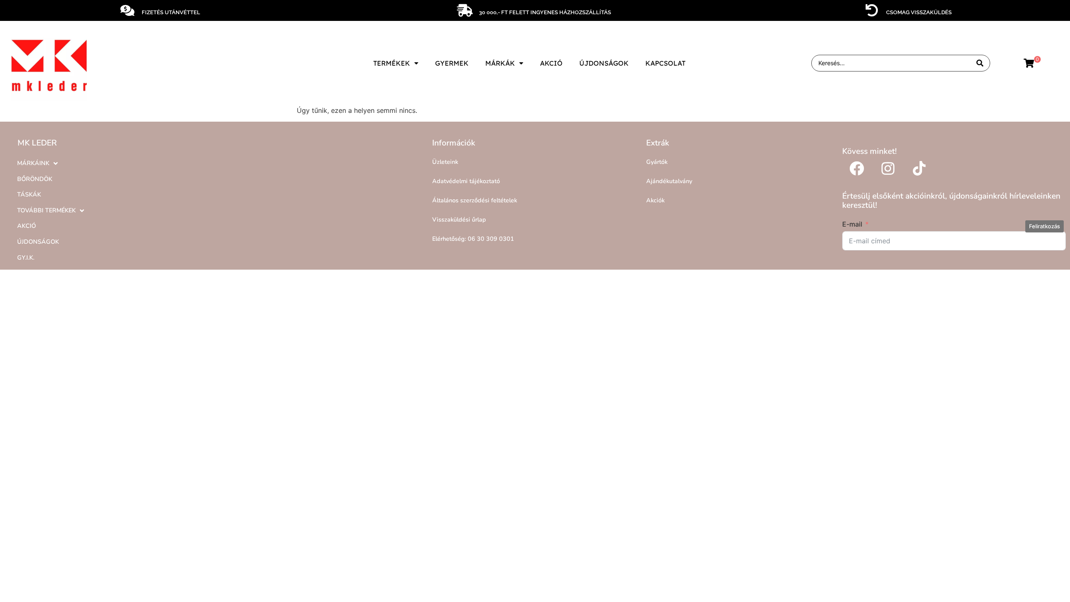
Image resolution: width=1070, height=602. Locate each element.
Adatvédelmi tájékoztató (466, 181)
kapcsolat (665, 63)
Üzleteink (445, 162)
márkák (500, 63)
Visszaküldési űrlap (459, 219)
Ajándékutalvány (669, 181)
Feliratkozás (1044, 226)
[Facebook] (856, 168)
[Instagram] (888, 168)
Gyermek (452, 63)
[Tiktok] (919, 168)
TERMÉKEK (391, 63)
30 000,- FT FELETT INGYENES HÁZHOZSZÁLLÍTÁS (545, 12)
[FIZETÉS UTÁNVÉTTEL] (127, 10)
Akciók (655, 200)
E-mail (852, 224)
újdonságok (604, 63)
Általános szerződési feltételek (474, 200)
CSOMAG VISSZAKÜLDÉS (919, 12)
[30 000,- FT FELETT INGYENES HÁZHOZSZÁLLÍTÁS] (465, 10)
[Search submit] (980, 63)
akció (551, 63)
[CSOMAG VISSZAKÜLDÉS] (872, 10)
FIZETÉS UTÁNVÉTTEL (171, 12)
